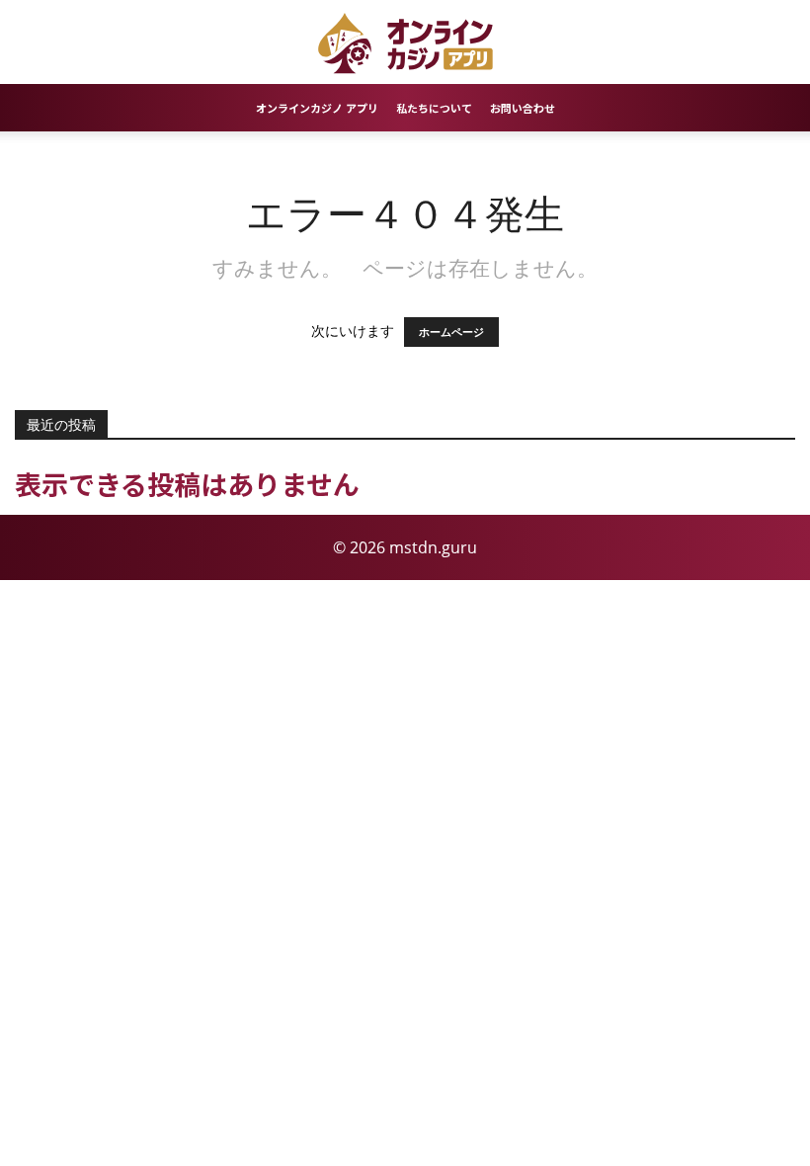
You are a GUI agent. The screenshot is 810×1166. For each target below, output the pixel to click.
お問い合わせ (522, 108)
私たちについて (434, 108)
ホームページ (451, 332)
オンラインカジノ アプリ (317, 108)
